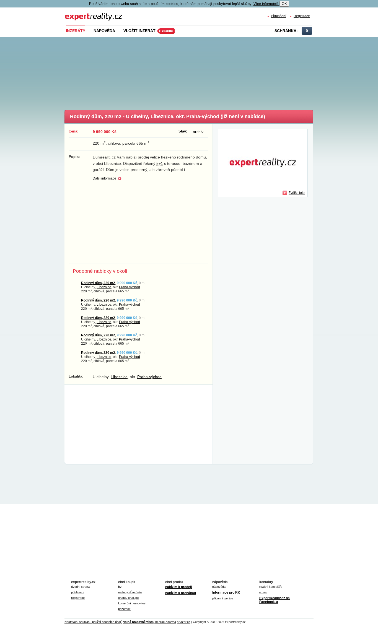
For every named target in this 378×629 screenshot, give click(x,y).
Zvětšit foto (297, 192)
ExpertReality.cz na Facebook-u (274, 600)
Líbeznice (104, 287)
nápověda (219, 586)
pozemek (124, 608)
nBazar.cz (183, 621)
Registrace (302, 16)
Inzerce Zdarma (165, 621)
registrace (78, 597)
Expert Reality (75, 13)
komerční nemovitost (132, 603)
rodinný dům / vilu (130, 592)
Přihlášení (278, 16)
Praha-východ (129, 287)
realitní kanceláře (270, 586)
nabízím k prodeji (178, 587)
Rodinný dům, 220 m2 (98, 283)
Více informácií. (266, 4)
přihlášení (77, 592)
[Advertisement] (198, 71)
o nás (263, 592)
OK (284, 4)
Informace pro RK (226, 592)
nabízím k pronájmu (180, 593)
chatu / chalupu (128, 597)
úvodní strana (80, 586)
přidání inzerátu (222, 598)
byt (120, 586)
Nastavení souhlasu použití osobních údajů (93, 621)
